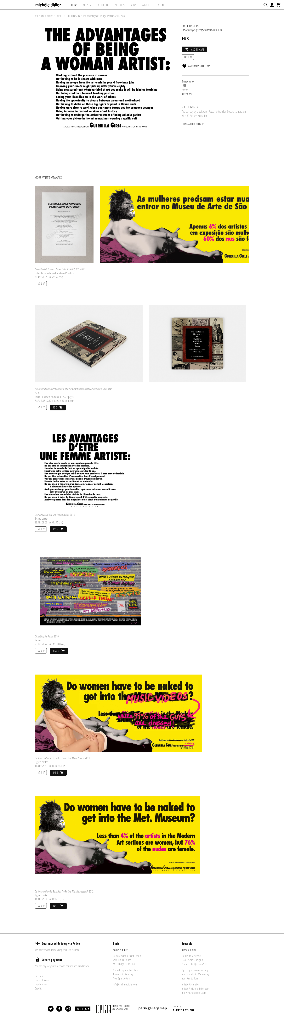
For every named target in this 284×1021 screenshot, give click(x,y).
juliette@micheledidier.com (195, 988)
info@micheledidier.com (125, 984)
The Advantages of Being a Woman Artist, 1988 (104, 16)
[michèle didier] (48, 3)
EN (162, 5)
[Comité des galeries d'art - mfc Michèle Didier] (114, 1009)
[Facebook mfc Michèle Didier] (59, 1009)
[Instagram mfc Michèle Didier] (68, 1009)
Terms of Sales (41, 980)
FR (155, 5)
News (133, 5)
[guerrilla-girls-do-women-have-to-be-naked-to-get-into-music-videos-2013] (118, 713)
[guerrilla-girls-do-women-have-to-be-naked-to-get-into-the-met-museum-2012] (117, 834)
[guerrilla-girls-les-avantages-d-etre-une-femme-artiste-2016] (85, 469)
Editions (72, 5)
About (145, 5)
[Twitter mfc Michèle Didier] (51, 1009)
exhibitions (103, 5)
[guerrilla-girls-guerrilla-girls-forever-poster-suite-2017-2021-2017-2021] (64, 224)
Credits (38, 988)
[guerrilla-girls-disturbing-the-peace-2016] (90, 591)
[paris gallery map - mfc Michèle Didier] (152, 1009)
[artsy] (82, 1009)
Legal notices (41, 984)
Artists (87, 5)
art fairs (120, 5)
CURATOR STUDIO (183, 1010)
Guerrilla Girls (73, 16)
